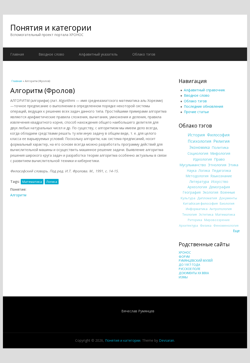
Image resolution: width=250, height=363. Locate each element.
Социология (198, 153)
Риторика (195, 220)
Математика (32, 181)
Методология (197, 176)
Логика (51, 181)
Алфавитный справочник (204, 90)
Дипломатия (207, 198)
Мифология (220, 153)
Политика (220, 147)
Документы (228, 198)
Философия (218, 135)
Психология (199, 141)
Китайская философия (200, 203)
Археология (197, 187)
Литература (199, 181)
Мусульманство (192, 164)
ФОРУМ (184, 257)
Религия (221, 141)
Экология (210, 192)
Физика (205, 225)
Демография (219, 187)
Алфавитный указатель (98, 54)
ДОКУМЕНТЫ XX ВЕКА (194, 273)
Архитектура (188, 225)
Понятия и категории (51, 27)
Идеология (202, 159)
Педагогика (221, 170)
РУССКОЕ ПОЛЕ (189, 269)
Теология (189, 214)
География (192, 192)
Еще (236, 230)
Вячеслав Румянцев (137, 311)
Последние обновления (203, 106)
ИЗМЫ (183, 277)
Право (219, 159)
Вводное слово (51, 54)
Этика (233, 164)
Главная (17, 54)
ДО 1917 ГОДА (189, 265)
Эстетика (206, 214)
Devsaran (166, 340)
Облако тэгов (143, 54)
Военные (227, 192)
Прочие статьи (196, 111)
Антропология (220, 209)
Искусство (219, 181)
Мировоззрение (217, 220)
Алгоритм (18, 195)
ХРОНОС (185, 252)
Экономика (199, 147)
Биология (227, 203)
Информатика (197, 209)
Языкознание (221, 176)
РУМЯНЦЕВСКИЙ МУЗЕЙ (196, 260)
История (196, 135)
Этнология (217, 164)
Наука (192, 170)
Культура (188, 198)
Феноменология (226, 225)
